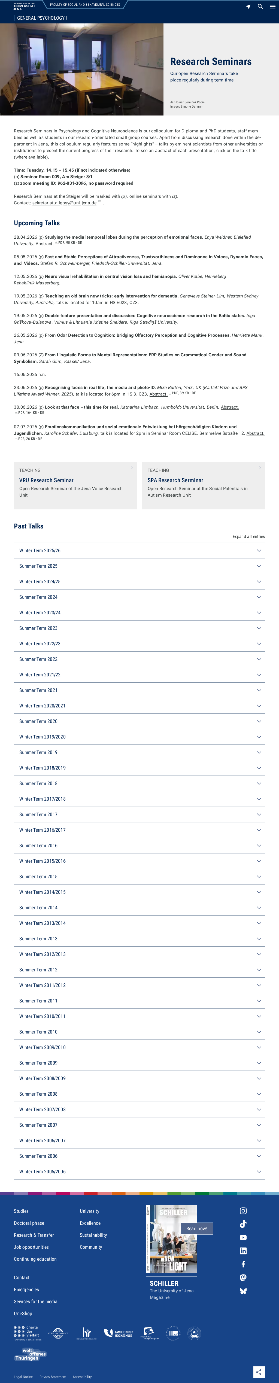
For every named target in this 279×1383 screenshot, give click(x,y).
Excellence (90, 1223)
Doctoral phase (29, 1223)
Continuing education (35, 1259)
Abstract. (59, 243)
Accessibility (82, 1377)
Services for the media (35, 1301)
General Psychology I (42, 18)
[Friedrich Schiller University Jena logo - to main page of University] (24, 6)
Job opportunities (31, 1247)
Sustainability (93, 1235)
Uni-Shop (23, 1313)
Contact (21, 1277)
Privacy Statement (53, 1377)
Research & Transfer (34, 1235)
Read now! (197, 1228)
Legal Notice (23, 1377)
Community (91, 1247)
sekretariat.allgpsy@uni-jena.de (64, 202)
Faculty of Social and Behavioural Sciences (85, 5)
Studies (21, 1211)
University (89, 1211)
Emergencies (26, 1289)
